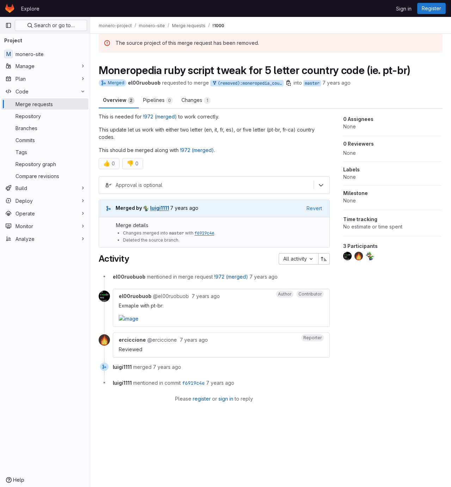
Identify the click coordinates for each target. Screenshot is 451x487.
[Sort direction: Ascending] (324, 258)
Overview (117, 100)
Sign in (404, 9)
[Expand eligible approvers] (321, 185)
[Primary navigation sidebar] (8, 25)
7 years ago (336, 83)
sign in (225, 399)
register (202, 399)
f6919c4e (204, 233)
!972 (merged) (160, 117)
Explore (30, 9)
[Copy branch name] (288, 83)
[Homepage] (10, 8)
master (312, 83)
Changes (194, 100)
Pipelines (157, 100)
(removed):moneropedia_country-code (249, 83)
